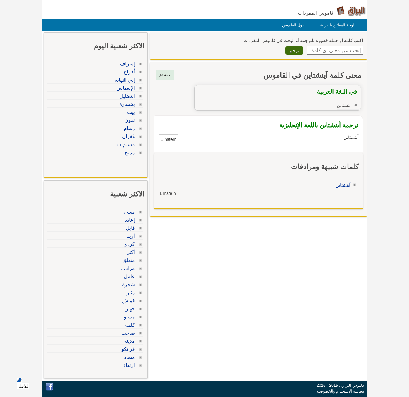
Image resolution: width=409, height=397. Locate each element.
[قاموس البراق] (351, 11)
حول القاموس (293, 25)
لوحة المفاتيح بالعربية (337, 25)
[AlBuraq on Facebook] (49, 389)
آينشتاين (343, 185)
